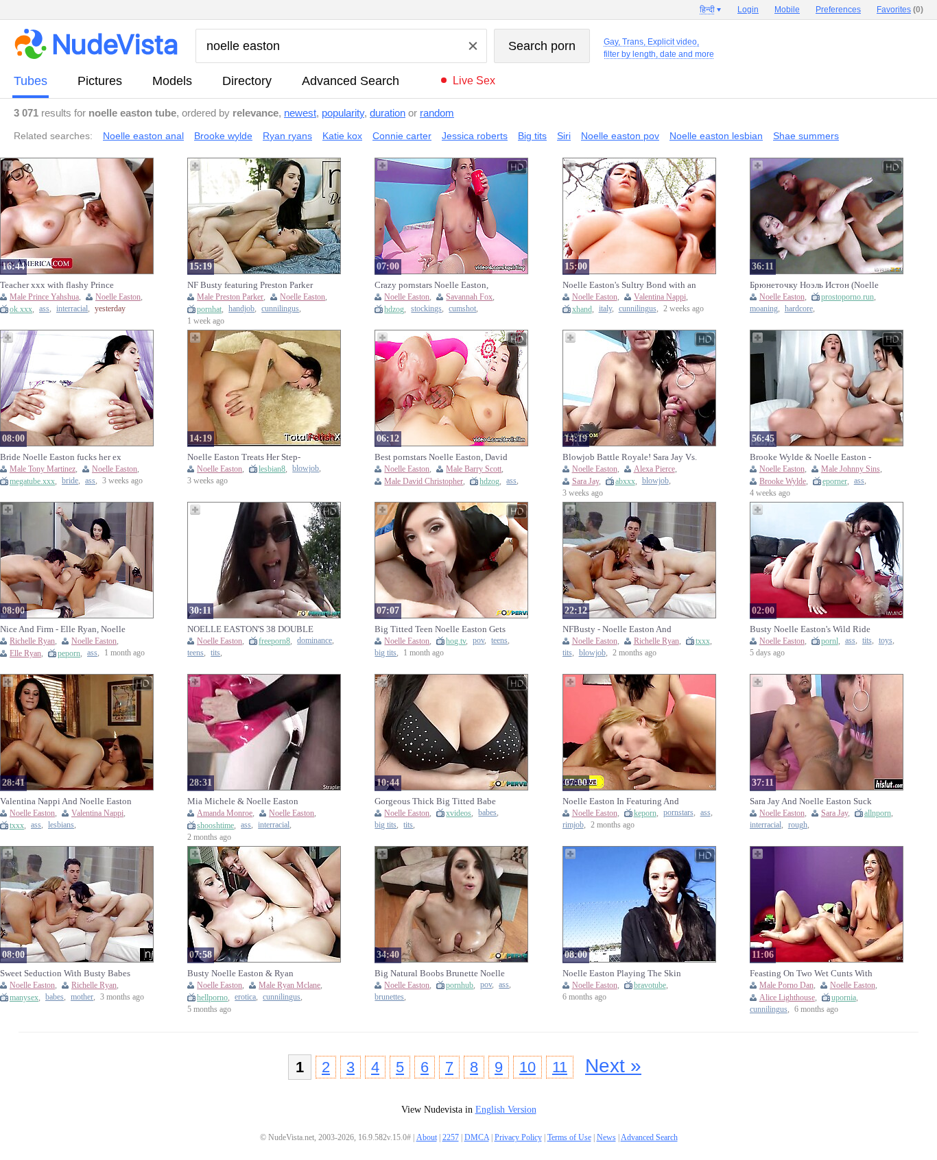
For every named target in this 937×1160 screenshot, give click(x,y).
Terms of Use (569, 1137)
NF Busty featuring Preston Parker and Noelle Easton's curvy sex (250, 285)
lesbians (61, 825)
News (606, 1137)
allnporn (877, 813)
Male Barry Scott (473, 469)
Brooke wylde (223, 135)
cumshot (462, 308)
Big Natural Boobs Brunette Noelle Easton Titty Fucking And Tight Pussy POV (440, 973)
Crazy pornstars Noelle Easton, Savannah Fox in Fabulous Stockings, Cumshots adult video (436, 285)
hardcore (799, 308)
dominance (314, 640)
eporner (834, 481)
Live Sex (474, 80)
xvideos (458, 813)
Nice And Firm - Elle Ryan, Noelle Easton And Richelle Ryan (63, 629)
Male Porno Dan (786, 985)
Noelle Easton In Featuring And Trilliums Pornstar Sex (620, 801)
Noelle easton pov (620, 135)
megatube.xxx (32, 481)
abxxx (625, 481)
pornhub (459, 985)
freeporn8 (274, 641)
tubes (30, 81)
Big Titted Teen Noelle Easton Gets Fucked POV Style (440, 629)
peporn (69, 653)
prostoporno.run (847, 297)
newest (300, 113)
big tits (385, 653)
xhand (582, 309)
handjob (241, 308)
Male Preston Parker (230, 297)
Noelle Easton (118, 297)
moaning (764, 308)
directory (247, 81)
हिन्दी (707, 9)
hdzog (394, 309)
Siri (564, 135)
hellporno (212, 997)
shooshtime (215, 825)
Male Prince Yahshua (44, 297)
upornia (843, 997)
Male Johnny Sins (850, 469)
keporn (645, 813)
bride (70, 480)
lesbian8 (272, 469)
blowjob (305, 468)
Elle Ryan (25, 653)
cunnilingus (280, 308)
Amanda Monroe (224, 813)
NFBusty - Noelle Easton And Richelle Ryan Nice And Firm (617, 629)
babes (487, 812)
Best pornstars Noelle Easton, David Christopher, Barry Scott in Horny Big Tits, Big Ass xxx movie (441, 457)
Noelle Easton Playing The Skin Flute (621, 973)
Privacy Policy (518, 1137)
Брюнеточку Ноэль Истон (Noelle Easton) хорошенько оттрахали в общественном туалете (814, 285)
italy (605, 308)
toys (885, 640)
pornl (829, 641)
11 (559, 1067)
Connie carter (401, 135)
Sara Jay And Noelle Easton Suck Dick (811, 801)
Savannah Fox (469, 297)
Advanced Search (350, 81)
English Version (505, 1109)
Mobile (787, 9)
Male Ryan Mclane (289, 985)
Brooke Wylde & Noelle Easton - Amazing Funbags (810, 457)
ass (44, 308)
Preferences (838, 9)
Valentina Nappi (660, 297)
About (426, 1137)
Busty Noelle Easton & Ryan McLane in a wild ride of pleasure (249, 973)
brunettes (389, 997)
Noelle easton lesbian (716, 135)
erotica (245, 997)
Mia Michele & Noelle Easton (242, 801)
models (172, 81)
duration (387, 113)
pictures (100, 81)
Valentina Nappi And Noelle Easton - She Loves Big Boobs (66, 801)
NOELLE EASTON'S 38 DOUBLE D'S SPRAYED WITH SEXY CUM (250, 629)
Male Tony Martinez (42, 469)
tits (215, 653)
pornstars (678, 812)
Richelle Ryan (32, 641)
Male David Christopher (423, 481)
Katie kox (342, 135)
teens (195, 653)
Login (748, 9)
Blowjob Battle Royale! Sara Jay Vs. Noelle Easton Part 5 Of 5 (629, 457)
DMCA (476, 1137)
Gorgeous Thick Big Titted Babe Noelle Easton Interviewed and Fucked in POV (435, 801)
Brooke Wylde (782, 481)
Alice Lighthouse (787, 997)
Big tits (532, 135)
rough (797, 825)
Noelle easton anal (143, 135)
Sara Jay (585, 481)
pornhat (209, 309)
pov (478, 640)
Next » (613, 1065)
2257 (450, 1137)
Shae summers (806, 135)
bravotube (650, 985)
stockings (426, 308)
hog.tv (456, 641)
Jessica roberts (475, 135)
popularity (343, 113)
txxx (703, 641)
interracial (72, 308)
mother (82, 997)
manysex (24, 997)
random (437, 113)
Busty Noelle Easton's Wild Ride (810, 629)
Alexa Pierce (654, 469)
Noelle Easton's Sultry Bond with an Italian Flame (629, 285)
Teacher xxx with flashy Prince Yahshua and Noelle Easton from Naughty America (60, 285)
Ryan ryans (287, 135)
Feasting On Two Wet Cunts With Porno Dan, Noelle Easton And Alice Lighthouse (816, 973)
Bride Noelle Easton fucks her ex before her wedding (60, 457)
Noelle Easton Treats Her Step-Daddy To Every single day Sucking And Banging (254, 457)
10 (527, 1067)
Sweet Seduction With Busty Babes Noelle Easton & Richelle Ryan (65, 973)
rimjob (573, 825)
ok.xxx (21, 309)
